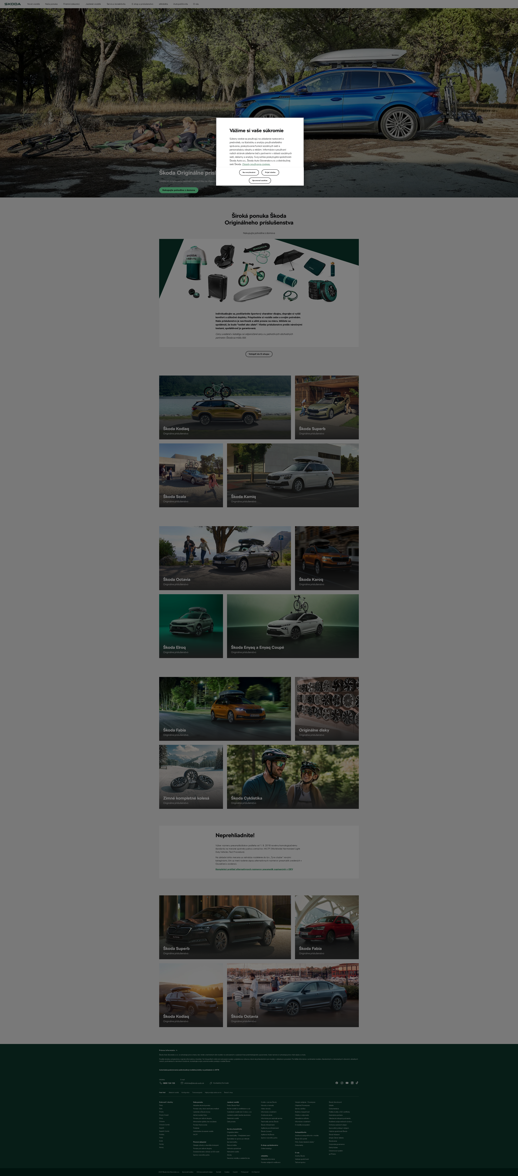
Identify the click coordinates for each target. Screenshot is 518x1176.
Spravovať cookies (259, 180)
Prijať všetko (270, 172)
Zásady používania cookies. (256, 164)
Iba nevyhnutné (249, 172)
